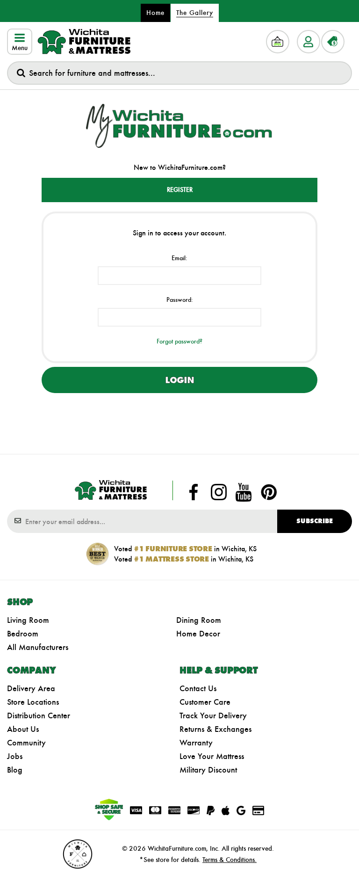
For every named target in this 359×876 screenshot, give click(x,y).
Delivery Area (31, 688)
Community (26, 742)
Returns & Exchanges (215, 729)
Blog (14, 770)
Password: (179, 300)
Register (180, 190)
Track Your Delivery (213, 715)
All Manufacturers (37, 647)
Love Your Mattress (212, 756)
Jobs (14, 756)
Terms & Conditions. (229, 859)
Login (179, 380)
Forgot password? (179, 341)
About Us (23, 729)
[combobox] (179, 73)
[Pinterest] (268, 492)
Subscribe (314, 521)
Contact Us (198, 688)
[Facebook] (193, 492)
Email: (179, 258)
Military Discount (208, 770)
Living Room (28, 620)
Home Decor (198, 633)
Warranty (196, 742)
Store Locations (33, 702)
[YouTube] (243, 492)
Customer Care (205, 702)
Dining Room (198, 620)
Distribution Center (38, 715)
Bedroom (22, 633)
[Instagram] (218, 492)
